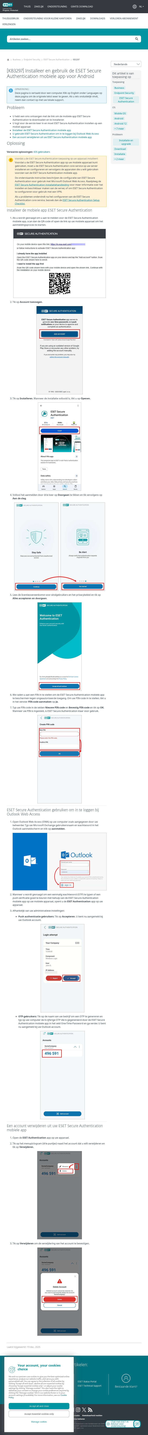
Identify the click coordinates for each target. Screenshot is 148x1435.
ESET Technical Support (89, 1386)
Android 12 (120, 123)
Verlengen (8, 24)
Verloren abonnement (124, 18)
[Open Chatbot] (137, 1423)
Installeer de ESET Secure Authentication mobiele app (42, 130)
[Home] (8, 59)
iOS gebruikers (42, 151)
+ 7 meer (119, 128)
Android (118, 118)
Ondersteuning (57, 6)
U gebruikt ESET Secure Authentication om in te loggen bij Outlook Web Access (56, 133)
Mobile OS (120, 113)
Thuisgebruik (10, 18)
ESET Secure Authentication (57, 60)
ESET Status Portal (87, 1382)
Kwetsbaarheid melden (92, 1415)
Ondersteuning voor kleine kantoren (48, 18)
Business (17, 60)
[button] (141, 6)
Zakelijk (39, 6)
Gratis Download (82, 6)
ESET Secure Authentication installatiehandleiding (42, 184)
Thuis (27, 6)
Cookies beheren (78, 1419)
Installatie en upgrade (126, 142)
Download (120, 149)
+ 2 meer (119, 159)
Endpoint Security (32, 60)
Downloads (97, 18)
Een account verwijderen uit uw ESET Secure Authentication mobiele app (52, 137)
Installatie (119, 154)
